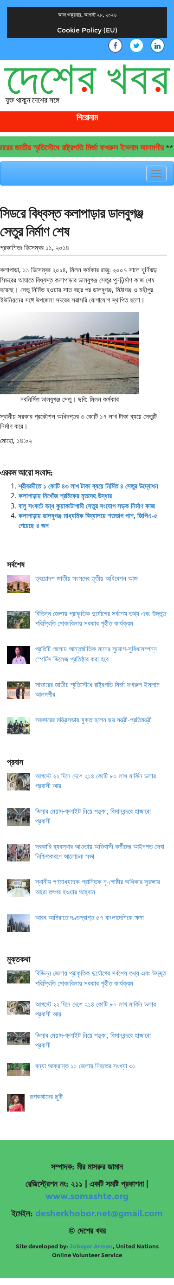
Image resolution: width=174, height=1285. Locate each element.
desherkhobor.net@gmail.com (99, 1213)
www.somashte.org (87, 1196)
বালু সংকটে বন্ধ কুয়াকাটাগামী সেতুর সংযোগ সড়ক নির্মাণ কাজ (87, 505)
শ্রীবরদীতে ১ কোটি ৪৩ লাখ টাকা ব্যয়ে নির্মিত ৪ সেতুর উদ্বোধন (88, 485)
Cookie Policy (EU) (87, 30)
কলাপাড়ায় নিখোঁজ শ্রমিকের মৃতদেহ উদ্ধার (65, 495)
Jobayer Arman (91, 1246)
